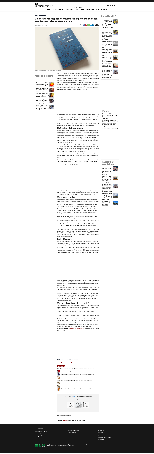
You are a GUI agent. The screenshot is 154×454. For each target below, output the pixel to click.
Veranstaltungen (90, 9)
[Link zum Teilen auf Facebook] (84, 25)
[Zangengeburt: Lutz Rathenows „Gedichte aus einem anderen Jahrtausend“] (51, 84)
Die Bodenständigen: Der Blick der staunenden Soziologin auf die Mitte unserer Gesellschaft (77, 374)
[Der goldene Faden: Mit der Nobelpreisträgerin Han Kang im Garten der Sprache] (51, 95)
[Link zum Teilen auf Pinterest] (86, 25)
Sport (82, 9)
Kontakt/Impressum (71, 428)
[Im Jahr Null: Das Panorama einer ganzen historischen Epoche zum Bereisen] (51, 90)
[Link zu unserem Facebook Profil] (112, 5)
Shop (99, 435)
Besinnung (62, 359)
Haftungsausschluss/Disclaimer (104, 437)
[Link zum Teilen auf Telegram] (91, 25)
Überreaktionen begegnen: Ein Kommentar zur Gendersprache (72, 386)
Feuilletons (70, 359)
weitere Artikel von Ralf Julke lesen (65, 362)
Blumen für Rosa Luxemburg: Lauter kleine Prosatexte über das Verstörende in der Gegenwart (78, 371)
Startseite (49, 9)
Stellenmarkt (101, 428)
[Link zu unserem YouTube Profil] (108, 5)
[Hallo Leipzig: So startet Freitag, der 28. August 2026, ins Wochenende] (115, 203)
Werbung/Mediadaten (71, 432)
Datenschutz (101, 439)
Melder (97, 9)
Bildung (77, 9)
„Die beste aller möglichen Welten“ (76, 328)
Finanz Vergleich (101, 432)
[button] (56, 9)
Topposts (44, 15)
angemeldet (65, 420)
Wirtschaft (60, 9)
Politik (54, 9)
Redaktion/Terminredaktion (73, 430)
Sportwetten (101, 434)
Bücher (40, 15)
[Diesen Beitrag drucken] (98, 25)
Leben (67, 9)
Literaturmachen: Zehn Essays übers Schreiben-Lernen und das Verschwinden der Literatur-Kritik (74, 380)
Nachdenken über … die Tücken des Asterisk (69, 382)
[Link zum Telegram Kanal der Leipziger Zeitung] (115, 5)
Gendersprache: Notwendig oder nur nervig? (69, 377)
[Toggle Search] (117, 5)
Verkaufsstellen (70, 434)
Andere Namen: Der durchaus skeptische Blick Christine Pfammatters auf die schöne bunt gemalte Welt (75, 368)
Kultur (71, 9)
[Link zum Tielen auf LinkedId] (93, 25)
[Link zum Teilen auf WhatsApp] (88, 25)
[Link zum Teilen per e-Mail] (96, 25)
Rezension (75, 359)
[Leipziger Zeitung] (44, 5)
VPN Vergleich (101, 430)
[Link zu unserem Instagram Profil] (110, 5)
